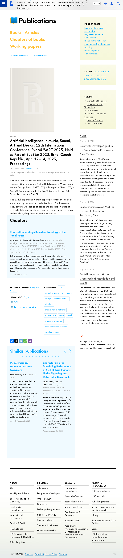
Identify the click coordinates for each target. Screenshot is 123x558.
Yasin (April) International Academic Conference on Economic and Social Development (76, 531)
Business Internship (46, 530)
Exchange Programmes (48, 509)
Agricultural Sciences (97, 100)
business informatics (93, 27)
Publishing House (100, 501)
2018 (97, 78)
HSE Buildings (16, 528)
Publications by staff (102, 491)
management (90, 43)
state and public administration (91, 52)
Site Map (63, 554)
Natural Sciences (95, 120)
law (104, 40)
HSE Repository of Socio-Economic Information (101, 537)
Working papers (25, 46)
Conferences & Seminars (72, 514)
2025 (107, 71)
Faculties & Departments (16, 508)
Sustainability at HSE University (20, 500)
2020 (86, 78)
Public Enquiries (17, 542)
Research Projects (73, 501)
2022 (97, 75)
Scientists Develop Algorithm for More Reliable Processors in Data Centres (97, 150)
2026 (101, 71)
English (27, 297)
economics (89, 31)
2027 (96, 71)
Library (95, 515)
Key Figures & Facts (19, 493)
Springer (29, 168)
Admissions (42, 488)
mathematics (104, 43)
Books (15, 32)
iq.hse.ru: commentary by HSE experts (103, 508)
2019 (92, 78)
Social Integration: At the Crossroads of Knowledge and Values (97, 278)
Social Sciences (94, 123)
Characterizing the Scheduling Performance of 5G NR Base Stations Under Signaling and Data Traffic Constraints (57, 370)
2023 (92, 75)
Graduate (42, 503)
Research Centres (74, 496)
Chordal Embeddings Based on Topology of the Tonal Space (38, 233)
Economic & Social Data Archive (104, 522)
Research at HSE (40, 55)
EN (99, 3)
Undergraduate (45, 498)
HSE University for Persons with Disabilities (22, 535)
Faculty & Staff (17, 523)
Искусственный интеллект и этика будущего (21, 366)
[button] (23, 356)
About (14, 482)
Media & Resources (99, 484)
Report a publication (19, 55)
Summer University (46, 514)
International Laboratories (71, 490)
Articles (32, 32)
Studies (42, 482)
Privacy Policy (51, 554)
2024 (86, 75)
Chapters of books (27, 39)
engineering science (93, 34)
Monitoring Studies (74, 507)
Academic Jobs (72, 520)
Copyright (39, 554)
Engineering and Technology (93, 105)
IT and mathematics (93, 40)
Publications (37, 20)
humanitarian (90, 37)
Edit (114, 553)
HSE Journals (98, 496)
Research (71, 482)
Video (95, 528)
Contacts (29, 554)
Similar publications (29, 351)
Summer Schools (45, 519)
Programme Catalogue (48, 493)
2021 (103, 75)
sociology (88, 47)
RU (95, 3)
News (83, 135)
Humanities (92, 110)
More (103, 78)
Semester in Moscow (47, 525)
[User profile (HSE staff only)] (111, 3)
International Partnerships (16, 517)
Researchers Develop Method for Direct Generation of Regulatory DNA (97, 211)
